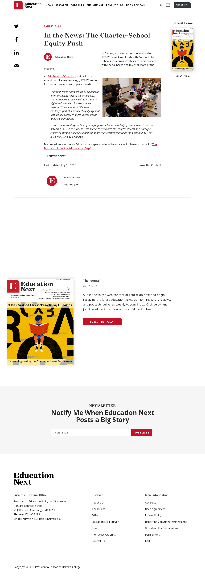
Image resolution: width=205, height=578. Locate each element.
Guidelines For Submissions (161, 528)
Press (95, 528)
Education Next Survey (105, 522)
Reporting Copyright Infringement (166, 522)
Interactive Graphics (104, 534)
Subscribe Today (102, 321)
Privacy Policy (153, 515)
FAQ (147, 541)
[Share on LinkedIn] (16, 52)
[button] (161, 5)
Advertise (150, 502)
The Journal (99, 509)
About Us (97, 502)
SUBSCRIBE (182, 5)
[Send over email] (16, 65)
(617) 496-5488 (31, 514)
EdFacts (96, 515)
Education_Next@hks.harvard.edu (41, 519)
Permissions (152, 534)
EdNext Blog (53, 26)
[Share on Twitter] (16, 26)
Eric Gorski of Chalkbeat (62, 76)
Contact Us (98, 541)
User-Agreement (155, 509)
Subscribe (142, 432)
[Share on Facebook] (16, 39)
